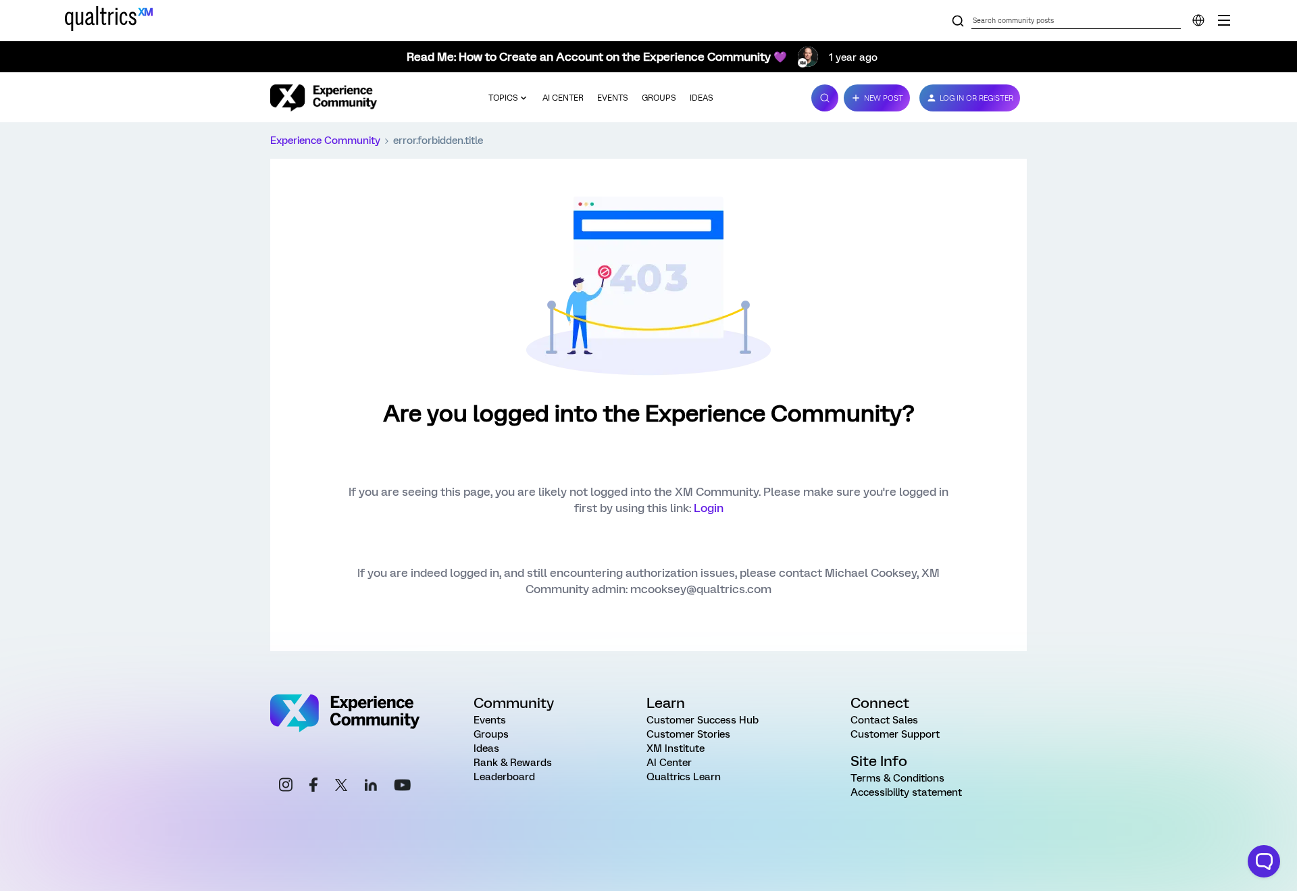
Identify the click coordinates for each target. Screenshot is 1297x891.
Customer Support (895, 734)
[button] (877, 97)
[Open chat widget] (1264, 861)
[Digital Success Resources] (1224, 20)
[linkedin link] (371, 787)
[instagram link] (286, 787)
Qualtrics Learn (683, 777)
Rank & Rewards (513, 763)
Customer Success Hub (702, 720)
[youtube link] (402, 787)
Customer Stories (688, 734)
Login (708, 508)
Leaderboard (504, 777)
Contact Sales (884, 720)
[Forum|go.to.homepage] (323, 97)
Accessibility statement (906, 792)
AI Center (563, 98)
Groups (659, 98)
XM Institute (675, 748)
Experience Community (325, 140)
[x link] (341, 787)
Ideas (701, 98)
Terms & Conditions (897, 778)
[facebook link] (313, 787)
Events (612, 98)
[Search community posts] (957, 21)
